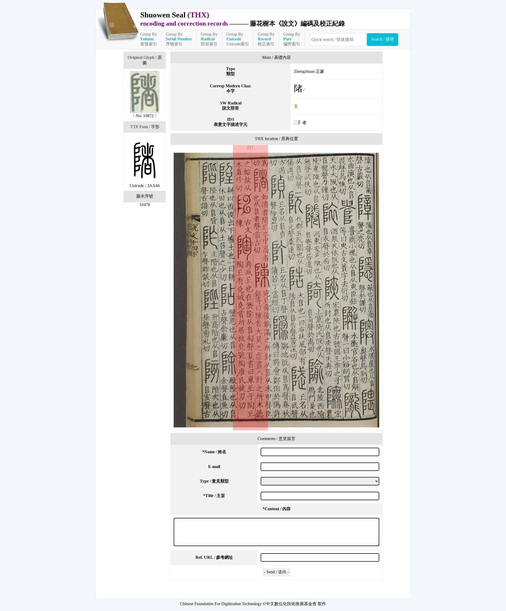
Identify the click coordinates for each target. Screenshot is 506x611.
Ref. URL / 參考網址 (214, 557)
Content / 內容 (276, 509)
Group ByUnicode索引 (237, 39)
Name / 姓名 (214, 452)
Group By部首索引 (209, 39)
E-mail (214, 466)
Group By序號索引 (179, 39)
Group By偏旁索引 (291, 39)
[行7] (276, 290)
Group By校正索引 (266, 39)
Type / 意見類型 (214, 481)
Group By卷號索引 (148, 39)
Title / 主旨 (214, 495)
